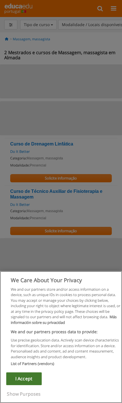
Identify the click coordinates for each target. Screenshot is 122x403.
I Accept (23, 378)
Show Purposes (24, 394)
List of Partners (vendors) (32, 363)
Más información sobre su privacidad (64, 319)
